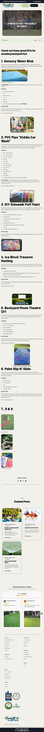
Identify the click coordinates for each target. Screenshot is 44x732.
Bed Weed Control (27, 654)
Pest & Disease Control (9, 658)
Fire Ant (25, 644)
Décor (25, 665)
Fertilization (7, 656)
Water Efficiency (7, 648)
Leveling (6, 650)
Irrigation (25, 658)
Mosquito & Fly (26, 641)
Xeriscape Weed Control (28, 656)
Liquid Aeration (7, 641)
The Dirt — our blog (8, 671)
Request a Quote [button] (34, 5)
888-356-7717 (38, 1)
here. (23, 109)
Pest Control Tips (8, 676)
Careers (6, 686)
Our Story (6, 684)
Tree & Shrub (7, 654)
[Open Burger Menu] (41, 5)
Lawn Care (7, 637)
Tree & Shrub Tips (8, 678)
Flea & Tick (26, 646)
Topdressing (7, 644)
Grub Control (7, 646)
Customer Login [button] (25, 5)
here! (8, 235)
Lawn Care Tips (7, 673)
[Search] (19, 5)
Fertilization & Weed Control (9, 639)
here (2, 283)
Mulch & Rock (26, 652)
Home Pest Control (27, 639)
